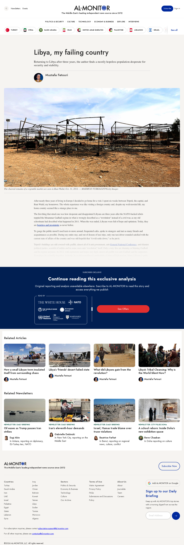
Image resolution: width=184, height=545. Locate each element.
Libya (34, 503)
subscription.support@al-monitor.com (53, 528)
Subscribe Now (169, 466)
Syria (6, 518)
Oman (35, 489)
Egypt (6, 507)
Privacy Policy (95, 489)
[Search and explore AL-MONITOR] (6, 8)
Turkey (6, 485)
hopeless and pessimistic (48, 224)
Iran (5, 492)
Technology (84, 22)
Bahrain (35, 492)
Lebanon (7, 514)
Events (25, 8)
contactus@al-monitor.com (43, 533)
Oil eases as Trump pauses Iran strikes (22, 429)
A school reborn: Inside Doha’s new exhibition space (157, 429)
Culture (71, 22)
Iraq (34, 481)
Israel (6, 500)
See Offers (123, 309)
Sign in (177, 8)
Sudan (35, 507)
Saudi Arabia (9, 489)
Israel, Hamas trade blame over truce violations (113, 429)
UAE (6, 496)
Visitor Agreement (96, 485)
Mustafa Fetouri (56, 75)
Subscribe (167, 8)
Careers (120, 496)
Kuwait (35, 496)
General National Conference (123, 244)
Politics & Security (54, 22)
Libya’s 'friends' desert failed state (69, 370)
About (119, 485)
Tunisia (35, 511)
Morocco (36, 514)
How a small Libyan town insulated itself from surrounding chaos (24, 371)
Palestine (7, 503)
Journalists (121, 489)
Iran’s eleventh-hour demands (66, 428)
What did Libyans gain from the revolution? (112, 371)
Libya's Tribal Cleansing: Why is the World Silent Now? (157, 371)
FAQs (91, 492)
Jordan (35, 485)
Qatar (6, 511)
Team (119, 492)
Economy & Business (104, 22)
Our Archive (66, 500)
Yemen (35, 500)
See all (174, 30)
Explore (121, 22)
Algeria (35, 518)
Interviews (134, 22)
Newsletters (15, 8)
